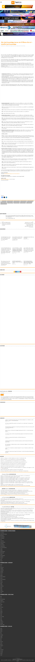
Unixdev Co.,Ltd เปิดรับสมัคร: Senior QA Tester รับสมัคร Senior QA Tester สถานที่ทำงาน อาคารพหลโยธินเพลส (15, 475)
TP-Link (1, 558)
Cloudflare (1, 568)
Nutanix (1, 612)
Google (1, 636)
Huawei (1, 604)
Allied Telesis (2, 535)
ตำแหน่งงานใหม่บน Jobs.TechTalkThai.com (9, 474)
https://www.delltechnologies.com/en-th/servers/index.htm (12, 173)
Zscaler (1, 592)
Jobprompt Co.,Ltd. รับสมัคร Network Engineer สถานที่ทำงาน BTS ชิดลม (10, 476)
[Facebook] (16, 271)
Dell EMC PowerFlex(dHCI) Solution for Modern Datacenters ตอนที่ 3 (17, 262)
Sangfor (1, 584)
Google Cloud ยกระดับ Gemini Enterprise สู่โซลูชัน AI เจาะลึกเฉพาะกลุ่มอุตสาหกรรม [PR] (12, 466)
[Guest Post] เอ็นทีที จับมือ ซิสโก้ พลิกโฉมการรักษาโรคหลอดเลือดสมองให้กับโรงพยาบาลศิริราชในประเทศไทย (6, 223)
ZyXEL (1, 559)
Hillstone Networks (2, 576)
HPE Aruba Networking (3, 547)
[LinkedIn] (19, 271)
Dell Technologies (2, 599)
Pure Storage (2, 616)
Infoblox (1, 550)
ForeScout (1, 572)
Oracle (1, 615)
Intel (1, 608)
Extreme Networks (2, 542)
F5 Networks (2, 543)
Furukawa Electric (2, 546)
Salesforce (1, 645)
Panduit (1, 554)
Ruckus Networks (2, 555)
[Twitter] (17, 271)
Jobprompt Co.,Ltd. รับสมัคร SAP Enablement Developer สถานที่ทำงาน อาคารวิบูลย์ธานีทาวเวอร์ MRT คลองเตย (15, 477)
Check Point (2, 567)
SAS (0, 648)
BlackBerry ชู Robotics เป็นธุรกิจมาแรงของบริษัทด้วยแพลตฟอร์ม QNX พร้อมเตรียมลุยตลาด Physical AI (14, 503)
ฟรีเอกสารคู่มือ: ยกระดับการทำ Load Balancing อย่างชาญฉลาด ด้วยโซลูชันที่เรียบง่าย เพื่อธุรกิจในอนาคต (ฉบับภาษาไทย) (16, 491)
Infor (1, 640)
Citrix (1, 633)
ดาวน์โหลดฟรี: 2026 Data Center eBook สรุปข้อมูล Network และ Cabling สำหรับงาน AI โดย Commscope (14, 490)
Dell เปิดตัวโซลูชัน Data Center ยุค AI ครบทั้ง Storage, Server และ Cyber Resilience (6, 238)
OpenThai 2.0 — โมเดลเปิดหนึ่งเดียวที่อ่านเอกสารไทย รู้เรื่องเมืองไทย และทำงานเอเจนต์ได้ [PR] (13, 460)
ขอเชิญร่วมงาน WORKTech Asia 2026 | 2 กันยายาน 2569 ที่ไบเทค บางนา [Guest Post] (12, 517)
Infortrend (1, 607)
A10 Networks (2, 532)
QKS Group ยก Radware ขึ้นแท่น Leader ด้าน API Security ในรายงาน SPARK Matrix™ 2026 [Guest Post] (19, 423)
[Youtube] (20, 271)
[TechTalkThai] (17, 2)
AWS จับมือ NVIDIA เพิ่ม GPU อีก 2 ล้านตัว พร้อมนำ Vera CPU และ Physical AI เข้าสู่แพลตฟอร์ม (13, 463)
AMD (1, 596)
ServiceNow (1, 649)
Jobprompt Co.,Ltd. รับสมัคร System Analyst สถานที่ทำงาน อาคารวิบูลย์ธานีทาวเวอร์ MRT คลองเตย (14, 480)
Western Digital (2, 624)
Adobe (1, 628)
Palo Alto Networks (2, 579)
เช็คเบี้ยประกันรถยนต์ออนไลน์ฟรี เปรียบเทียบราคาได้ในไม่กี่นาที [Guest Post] (15, 437)
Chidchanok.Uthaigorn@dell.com (5, 179)
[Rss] (14, 271)
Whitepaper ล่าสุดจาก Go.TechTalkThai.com (8, 488)
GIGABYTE (1, 600)
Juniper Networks (2, 551)
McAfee (1, 580)
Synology (1, 623)
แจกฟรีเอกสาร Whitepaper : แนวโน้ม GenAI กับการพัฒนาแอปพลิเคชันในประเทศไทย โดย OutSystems (14, 492)
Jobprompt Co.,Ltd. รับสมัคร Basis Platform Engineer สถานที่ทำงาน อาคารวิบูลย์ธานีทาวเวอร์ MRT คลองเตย (15, 478)
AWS (1, 632)
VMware (1, 653)
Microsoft (1, 641)
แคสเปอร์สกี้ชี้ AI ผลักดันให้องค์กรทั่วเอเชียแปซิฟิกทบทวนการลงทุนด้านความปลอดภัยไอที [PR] (13, 464)
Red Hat (1, 644)
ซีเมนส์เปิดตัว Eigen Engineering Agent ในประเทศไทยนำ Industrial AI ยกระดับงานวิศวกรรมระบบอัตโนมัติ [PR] (15, 501)
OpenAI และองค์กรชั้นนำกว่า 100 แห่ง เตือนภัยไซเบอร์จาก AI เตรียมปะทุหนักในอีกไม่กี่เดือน (13, 459)
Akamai (1, 564)
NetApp (1, 611)
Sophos (1, 587)
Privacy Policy (5, 399)
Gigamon (1, 575)
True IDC (1, 652)
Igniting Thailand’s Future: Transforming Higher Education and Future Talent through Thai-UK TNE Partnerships (15, 485)
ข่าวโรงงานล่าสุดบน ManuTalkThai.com (8, 497)
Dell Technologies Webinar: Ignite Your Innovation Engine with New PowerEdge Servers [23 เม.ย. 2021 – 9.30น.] (28, 262)
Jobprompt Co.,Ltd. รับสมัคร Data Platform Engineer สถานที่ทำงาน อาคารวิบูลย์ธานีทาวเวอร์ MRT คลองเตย (15, 479)
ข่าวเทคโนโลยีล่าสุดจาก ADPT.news (8, 506)
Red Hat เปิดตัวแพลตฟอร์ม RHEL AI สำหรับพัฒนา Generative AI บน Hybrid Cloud (17, 238)
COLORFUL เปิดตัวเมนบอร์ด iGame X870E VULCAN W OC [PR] (9, 516)
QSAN (1, 619)
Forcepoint (1, 571)
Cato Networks (2, 538)
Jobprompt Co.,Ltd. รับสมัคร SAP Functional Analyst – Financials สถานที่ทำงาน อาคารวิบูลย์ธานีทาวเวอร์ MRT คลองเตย (16, 481)
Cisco (1, 539)
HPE (0, 603)
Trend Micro (2, 591)
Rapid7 (1, 583)
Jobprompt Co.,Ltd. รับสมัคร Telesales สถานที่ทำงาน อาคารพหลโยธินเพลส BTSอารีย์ (12, 484)
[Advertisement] (7, 383)
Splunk (1, 588)
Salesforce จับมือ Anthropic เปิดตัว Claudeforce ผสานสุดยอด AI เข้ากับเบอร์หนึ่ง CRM (12, 469)
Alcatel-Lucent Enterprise (3, 534)
